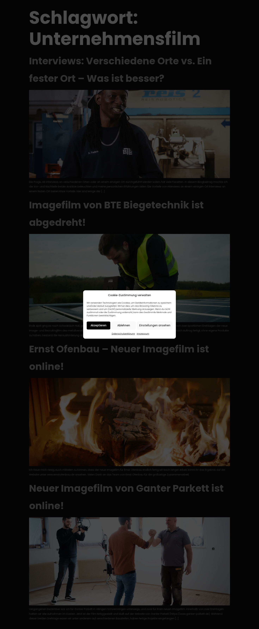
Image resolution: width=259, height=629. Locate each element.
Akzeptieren (98, 325)
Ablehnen (123, 325)
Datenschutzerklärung (123, 333)
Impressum (143, 333)
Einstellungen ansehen (154, 325)
